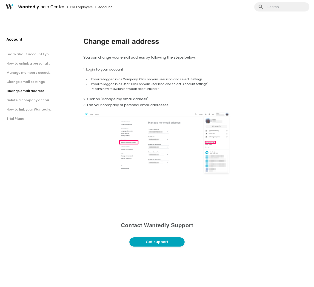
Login (90, 69)
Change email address (25, 91)
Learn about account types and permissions (43, 54)
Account (105, 7)
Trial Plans (15, 118)
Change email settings (25, 82)
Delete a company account (29, 100)
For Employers (81, 7)
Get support (157, 241)
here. (156, 89)
